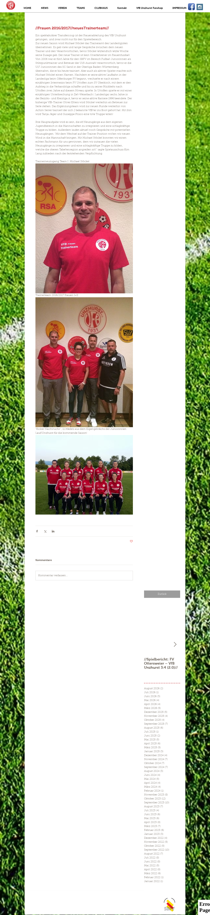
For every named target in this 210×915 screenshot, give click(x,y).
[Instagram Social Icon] (200, 7)
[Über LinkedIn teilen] (53, 531)
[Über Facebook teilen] (37, 531)
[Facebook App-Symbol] (191, 6)
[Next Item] (175, 644)
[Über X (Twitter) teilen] (45, 531)
